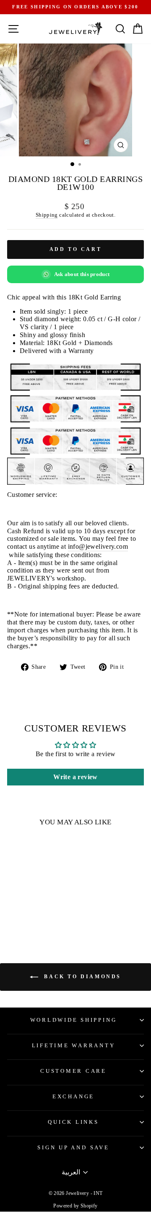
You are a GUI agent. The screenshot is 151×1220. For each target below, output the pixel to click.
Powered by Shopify (75, 1206)
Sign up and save (73, 1148)
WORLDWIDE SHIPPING (73, 1020)
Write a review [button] (75, 776)
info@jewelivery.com (98, 546)
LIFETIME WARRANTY (73, 1046)
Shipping (47, 215)
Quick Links (73, 1122)
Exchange (73, 1097)
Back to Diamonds (81, 977)
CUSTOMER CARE (73, 1071)
